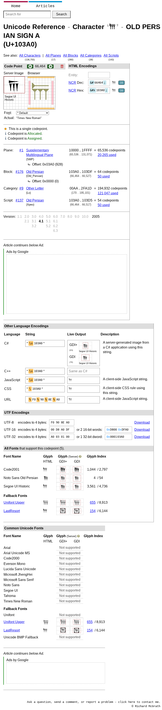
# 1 (21, 150)
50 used (104, 176)
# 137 (19, 200)
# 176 (19, 171)
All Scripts (111, 55)
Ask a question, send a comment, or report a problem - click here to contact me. (93, 702)
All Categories (90, 55)
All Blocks (70, 55)
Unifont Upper (14, 502)
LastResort (12, 511)
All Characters (29, 55)
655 (93, 502)
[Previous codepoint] (30, 66)
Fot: (8, 113)
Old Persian (35, 171)
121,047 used (108, 193)
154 (93, 511)
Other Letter (35, 188)
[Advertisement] (67, 284)
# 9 (21, 188)
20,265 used (107, 155)
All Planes (53, 55)
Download (142, 422)
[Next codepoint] (50, 66)
